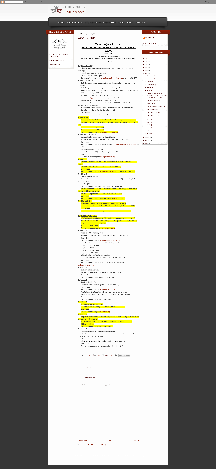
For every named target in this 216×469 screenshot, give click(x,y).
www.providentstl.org (107, 157)
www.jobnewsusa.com (108, 289)
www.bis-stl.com (119, 198)
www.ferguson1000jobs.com (110, 240)
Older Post (135, 441)
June (148, 119)
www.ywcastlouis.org (107, 228)
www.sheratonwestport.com (110, 171)
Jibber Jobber (151, 103)
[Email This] (119, 355)
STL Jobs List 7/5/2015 (153, 115)
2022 (146, 59)
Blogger (143, 456)
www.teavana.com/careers (122, 211)
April (148, 125)
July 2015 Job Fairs (153, 109)
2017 (146, 67)
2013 (146, 140)
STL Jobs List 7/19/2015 (154, 101)
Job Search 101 (75, 22)
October (149, 82)
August (149, 87)
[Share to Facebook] (127, 355)
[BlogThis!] (122, 355)
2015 (146, 73)
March (149, 128)
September (150, 85)
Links (121, 22)
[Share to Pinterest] (129, 355)
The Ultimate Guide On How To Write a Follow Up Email (156, 97)
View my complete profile (151, 43)
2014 (146, 137)
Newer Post (82, 441)
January (150, 134)
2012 (146, 143)
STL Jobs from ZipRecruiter (100, 22)
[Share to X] (124, 355)
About (130, 22)
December (150, 76)
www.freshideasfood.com (109, 132)
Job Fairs (110, 355)
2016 (146, 70)
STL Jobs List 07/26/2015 (154, 93)
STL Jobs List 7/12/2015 (154, 112)
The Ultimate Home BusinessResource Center (58, 55)
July (148, 90)
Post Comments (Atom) (97, 445)
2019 (146, 61)
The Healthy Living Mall (56, 60)
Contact (140, 22)
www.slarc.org (105, 312)
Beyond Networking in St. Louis (156, 106)
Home (61, 22)
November (150, 79)
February (150, 131)
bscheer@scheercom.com (87, 265)
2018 (146, 64)
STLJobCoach (89, 355)
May (148, 122)
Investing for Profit (54, 65)
